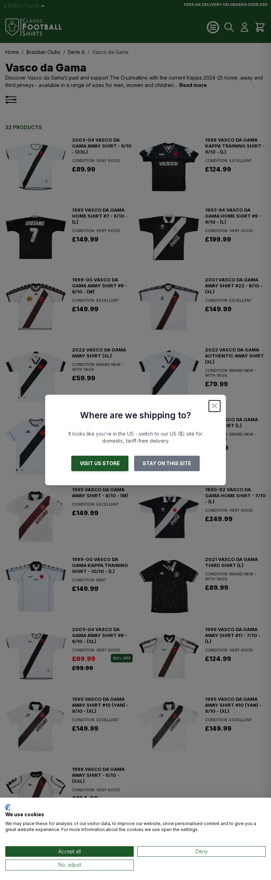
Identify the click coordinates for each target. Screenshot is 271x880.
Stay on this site (167, 463)
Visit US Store (100, 463)
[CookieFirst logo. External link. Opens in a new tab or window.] (8, 807)
